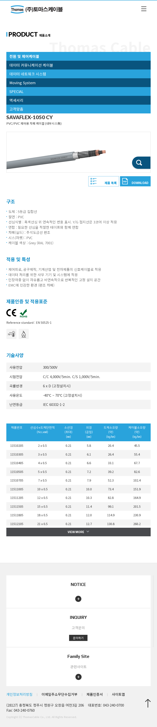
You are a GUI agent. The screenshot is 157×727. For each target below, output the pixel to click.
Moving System (22, 82)
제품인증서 (94, 694)
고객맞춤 (16, 109)
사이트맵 (118, 694)
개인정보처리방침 (19, 694)
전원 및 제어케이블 (24, 56)
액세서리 (16, 100)
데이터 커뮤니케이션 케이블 (31, 65)
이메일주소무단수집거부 (59, 694)
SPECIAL (16, 91)
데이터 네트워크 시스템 (27, 73)
